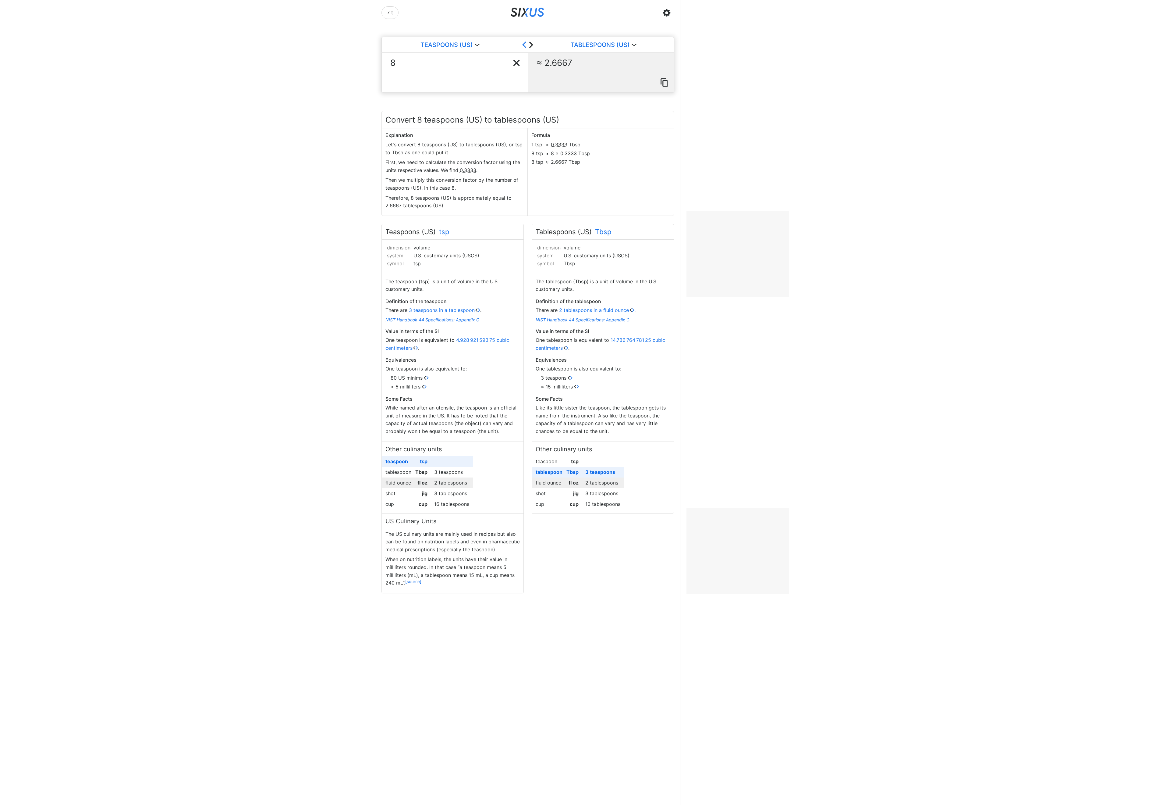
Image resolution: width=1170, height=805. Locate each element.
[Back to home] (527, 13)
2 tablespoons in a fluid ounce (594, 310)
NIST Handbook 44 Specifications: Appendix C (432, 319)
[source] (413, 581)
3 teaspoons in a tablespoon (442, 310)
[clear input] (516, 62)
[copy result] (664, 83)
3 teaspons (553, 378)
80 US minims (407, 378)
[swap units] (527, 44)
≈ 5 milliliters (405, 387)
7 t (390, 12)
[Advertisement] (737, 254)
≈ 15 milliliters (557, 387)
